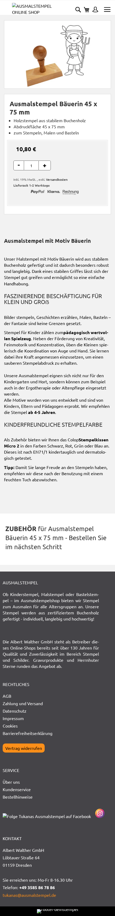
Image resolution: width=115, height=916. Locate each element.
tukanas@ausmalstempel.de (29, 895)
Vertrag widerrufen (23, 748)
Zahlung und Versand (23, 703)
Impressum (13, 718)
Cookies (10, 725)
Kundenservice (17, 789)
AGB (7, 696)
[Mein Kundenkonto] (94, 10)
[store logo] (34, 9)
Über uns (11, 781)
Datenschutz (14, 710)
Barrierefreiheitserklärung (27, 733)
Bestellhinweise (18, 796)
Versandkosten (57, 179)
